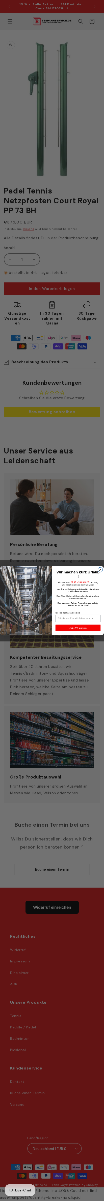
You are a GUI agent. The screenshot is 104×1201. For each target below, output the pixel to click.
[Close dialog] (100, 569)
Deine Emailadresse (68, 612)
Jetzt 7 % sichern (78, 628)
